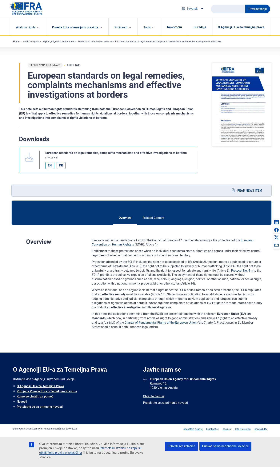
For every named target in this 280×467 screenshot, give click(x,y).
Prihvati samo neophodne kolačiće (225, 446)
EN (50, 165)
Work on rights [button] (26, 27)
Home (16, 41)
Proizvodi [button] (120, 27)
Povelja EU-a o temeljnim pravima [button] (75, 27)
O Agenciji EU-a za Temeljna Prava (40, 386)
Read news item (249, 190)
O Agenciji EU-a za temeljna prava (241, 27)
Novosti (22, 401)
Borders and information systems (95, 41)
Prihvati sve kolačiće (181, 446)
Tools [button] (147, 27)
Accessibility (260, 429)
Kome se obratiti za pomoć (35, 396)
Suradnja (200, 27)
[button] (276, 222)
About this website (192, 429)
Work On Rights (31, 41)
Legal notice (212, 429)
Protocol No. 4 (240, 270)
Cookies (226, 429)
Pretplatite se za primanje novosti (40, 407)
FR (61, 165)
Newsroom (174, 27)
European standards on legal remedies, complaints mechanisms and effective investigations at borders (168, 41)
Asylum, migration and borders (58, 41)
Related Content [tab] (153, 218)
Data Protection (242, 429)
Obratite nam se (153, 396)
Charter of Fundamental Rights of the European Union (161, 322)
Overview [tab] (125, 218)
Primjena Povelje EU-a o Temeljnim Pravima (47, 391)
